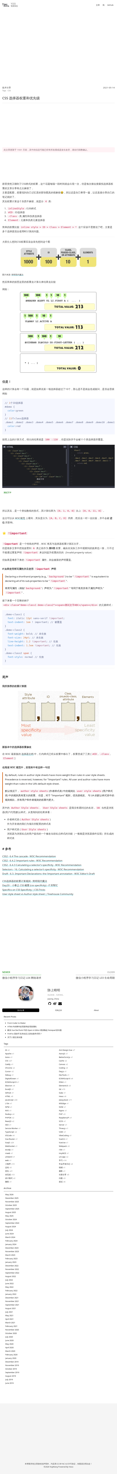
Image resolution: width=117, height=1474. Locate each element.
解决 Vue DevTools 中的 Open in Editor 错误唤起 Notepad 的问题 (34, 1030)
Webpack (63, 1146)
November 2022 (12, 1269)
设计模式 (9, 1178)
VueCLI (62, 1139)
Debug (8, 1075)
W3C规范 (20, 518)
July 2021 (9, 1312)
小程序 (8, 1164)
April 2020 (9, 1347)
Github (8, 1092)
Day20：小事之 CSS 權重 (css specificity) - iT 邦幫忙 (30, 885)
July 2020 (9, 1337)
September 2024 (12, 1223)
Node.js (8, 1114)
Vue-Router (10, 1139)
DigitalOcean (10, 1078)
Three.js (62, 1128)
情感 (61, 1167)
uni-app (62, 1156)
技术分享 (6, 87)
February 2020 (11, 1354)
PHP (61, 1114)
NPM (7, 1107)
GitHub (110, 5)
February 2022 (11, 1290)
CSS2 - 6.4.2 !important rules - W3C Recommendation (32, 860)
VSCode (8, 1135)
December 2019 (11, 1361)
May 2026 (9, 1194)
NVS (7, 1110)
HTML (7, 1096)
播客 (61, 1171)
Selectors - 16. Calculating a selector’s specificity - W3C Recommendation (43, 869)
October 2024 (11, 1219)
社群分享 (62, 1174)
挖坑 (7, 1171)
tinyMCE (62, 1153)
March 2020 (10, 1351)
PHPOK (8, 1117)
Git (60, 1089)
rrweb (7, 1153)
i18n (60, 1149)
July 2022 (9, 1280)
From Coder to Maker (16, 1023)
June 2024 (9, 1233)
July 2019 (9, 1379)
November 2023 (12, 1251)
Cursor (8, 1071)
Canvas (62, 1064)
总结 (7, 1167)
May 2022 (9, 1287)
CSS (9, 90)
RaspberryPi (64, 1117)
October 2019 (11, 1369)
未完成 (8, 1174)
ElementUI (63, 1085)
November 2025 (12, 1201)
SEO (7, 1124)
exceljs (8, 1149)
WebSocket (10, 1146)
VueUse (62, 1142)
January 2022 (10, 1294)
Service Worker (11, 1128)
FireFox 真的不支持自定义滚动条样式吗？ (24, 1033)
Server (61, 1124)
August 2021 (10, 1308)
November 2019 (12, 1365)
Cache (61, 1060)
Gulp (61, 1092)
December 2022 (11, 1265)
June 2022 (9, 1283)
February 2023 (11, 1258)
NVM (61, 1107)
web (7, 1160)
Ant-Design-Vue (65, 1050)
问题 (61, 1178)
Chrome (8, 1068)
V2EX (61, 1132)
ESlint (61, 1082)
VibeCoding (64, 1135)
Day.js (61, 1071)
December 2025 (11, 1198)
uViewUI (8, 1156)
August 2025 (10, 1212)
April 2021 (9, 1319)
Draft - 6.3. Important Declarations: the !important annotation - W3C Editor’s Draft (48, 873)
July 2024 (9, 1230)
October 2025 (11, 1205)
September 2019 (12, 1372)
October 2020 (11, 1333)
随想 (7, 1181)
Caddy (8, 1064)
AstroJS (62, 1053)
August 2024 (10, 1226)
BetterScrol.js (64, 1057)
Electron (8, 1085)
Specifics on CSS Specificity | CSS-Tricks (23, 889)
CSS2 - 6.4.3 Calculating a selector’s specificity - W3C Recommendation (41, 865)
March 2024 (10, 1237)
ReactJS (8, 1121)
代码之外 (58, 1010)
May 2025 (9, 1216)
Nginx (61, 1110)
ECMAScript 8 (10, 1082)
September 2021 (12, 1305)
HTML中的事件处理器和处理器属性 (22, 1026)
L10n (7, 1103)
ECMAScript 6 (64, 1078)
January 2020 (10, 1358)
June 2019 (9, 1383)
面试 (61, 1181)
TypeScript (9, 1132)
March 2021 (10, 1322)
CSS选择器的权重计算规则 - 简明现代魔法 (24, 881)
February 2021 (11, 1326)
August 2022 (10, 1276)
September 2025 (12, 1208)
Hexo (61, 1096)
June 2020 (9, 1340)
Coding (62, 1068)
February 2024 (11, 1240)
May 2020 (9, 1344)
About (96, 1010)
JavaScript (9, 1100)
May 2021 (9, 1315)
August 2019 (10, 1376)
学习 (61, 1160)
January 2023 (10, 1262)
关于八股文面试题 (14, 1037)
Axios (7, 1057)
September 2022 (12, 1272)
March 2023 (10, 1255)
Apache (8, 1053)
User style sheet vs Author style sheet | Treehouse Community (37, 894)
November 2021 (12, 1301)
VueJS (7, 1142)
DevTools (63, 1075)
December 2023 (11, 1248)
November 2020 (12, 1329)
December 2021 (11, 1297)
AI (6, 1050)
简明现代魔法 (17, 274)
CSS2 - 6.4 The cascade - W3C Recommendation (29, 856)
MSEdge (62, 1103)
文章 (98, 5)
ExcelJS (8, 1089)
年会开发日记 (64, 1164)
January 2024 (10, 1244)
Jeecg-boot (63, 1100)
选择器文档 (27, 754)
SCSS (61, 1121)
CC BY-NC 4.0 (62, 1463)
